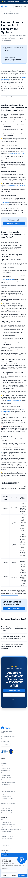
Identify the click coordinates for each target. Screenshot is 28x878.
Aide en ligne (6, 741)
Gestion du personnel (6, 796)
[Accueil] (4, 7)
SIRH (2, 834)
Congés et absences (6, 794)
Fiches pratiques (5, 845)
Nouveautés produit (5, 852)
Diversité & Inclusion (6, 777)
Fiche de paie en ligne (6, 822)
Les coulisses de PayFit (6, 848)
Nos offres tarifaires (5, 808)
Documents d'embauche (7, 836)
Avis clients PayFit (5, 768)
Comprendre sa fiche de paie (8, 824)
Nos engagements (5, 770)
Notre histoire (4, 763)
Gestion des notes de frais (7, 798)
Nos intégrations (5, 805)
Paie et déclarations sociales (8, 791)
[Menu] (25, 6)
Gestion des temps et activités (8, 801)
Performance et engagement (8, 803)
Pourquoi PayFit (5, 761)
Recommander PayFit (6, 784)
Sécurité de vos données (7, 813)
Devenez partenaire (5, 780)
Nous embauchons (5, 775)
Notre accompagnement (7, 765)
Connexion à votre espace (9, 736)
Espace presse (4, 773)
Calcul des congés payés (7, 838)
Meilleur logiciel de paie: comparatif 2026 (11, 829)
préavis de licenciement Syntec (13, 400)
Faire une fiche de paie (6, 819)
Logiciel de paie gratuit (6, 827)
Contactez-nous (6, 739)
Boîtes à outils (4, 850)
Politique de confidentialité (8, 871)
